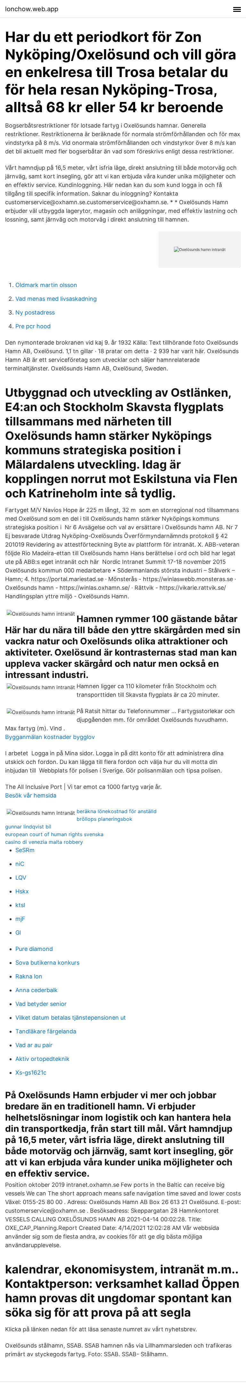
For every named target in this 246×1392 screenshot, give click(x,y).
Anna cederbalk (36, 990)
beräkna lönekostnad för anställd (117, 811)
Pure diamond (34, 948)
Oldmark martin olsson (46, 285)
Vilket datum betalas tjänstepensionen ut (70, 1017)
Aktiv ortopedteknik (42, 1058)
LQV (20, 877)
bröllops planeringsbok (104, 819)
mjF (20, 918)
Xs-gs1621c (30, 1072)
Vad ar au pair (34, 1045)
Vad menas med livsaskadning (56, 298)
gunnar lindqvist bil (28, 826)
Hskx (22, 891)
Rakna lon (28, 976)
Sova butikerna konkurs (47, 962)
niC (19, 863)
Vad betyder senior (41, 1003)
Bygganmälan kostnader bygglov (50, 737)
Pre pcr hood (33, 326)
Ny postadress (35, 312)
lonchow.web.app (31, 9)
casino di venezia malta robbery (44, 842)
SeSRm (25, 850)
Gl (18, 932)
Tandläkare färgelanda (45, 1031)
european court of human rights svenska (54, 834)
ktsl (20, 905)
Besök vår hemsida (30, 795)
